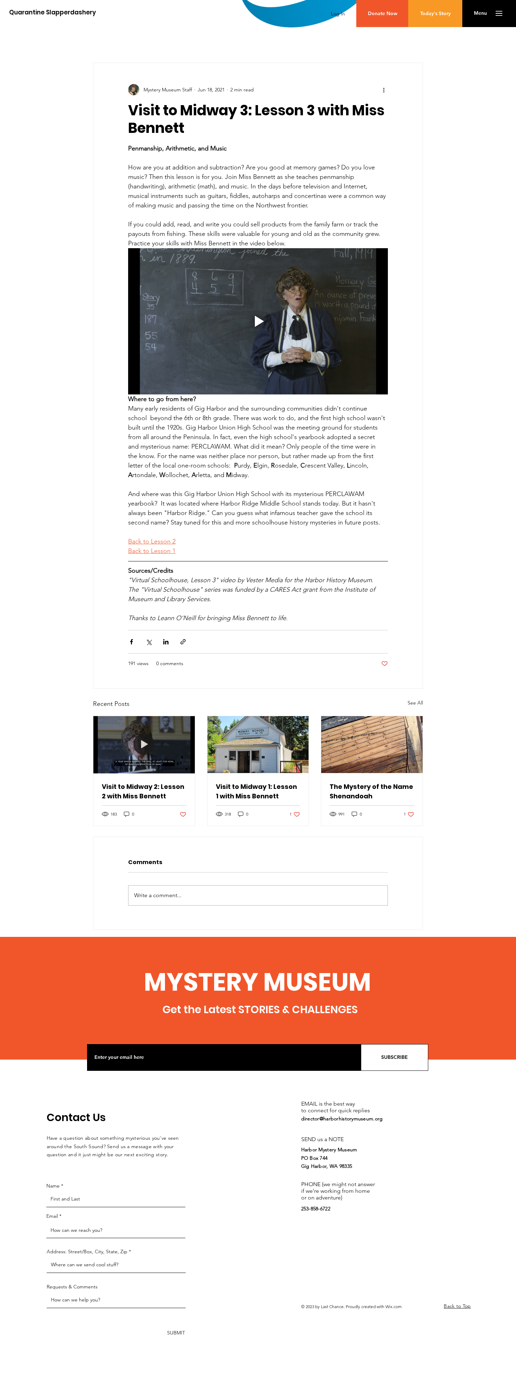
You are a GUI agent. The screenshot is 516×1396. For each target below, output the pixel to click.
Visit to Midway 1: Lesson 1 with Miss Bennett (256, 791)
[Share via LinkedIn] (166, 641)
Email (52, 1216)
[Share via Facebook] (131, 641)
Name (53, 1185)
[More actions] (383, 89)
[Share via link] (183, 641)
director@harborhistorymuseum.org (342, 1118)
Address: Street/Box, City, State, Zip (87, 1251)
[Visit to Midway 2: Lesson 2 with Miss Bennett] (144, 744)
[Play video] (258, 321)
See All (415, 703)
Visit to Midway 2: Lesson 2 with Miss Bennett (143, 791)
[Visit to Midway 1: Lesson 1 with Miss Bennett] (258, 744)
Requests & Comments (72, 1286)
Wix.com (393, 1306)
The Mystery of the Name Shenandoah (371, 791)
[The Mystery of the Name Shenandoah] (372, 744)
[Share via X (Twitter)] (148, 641)
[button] (480, 13)
